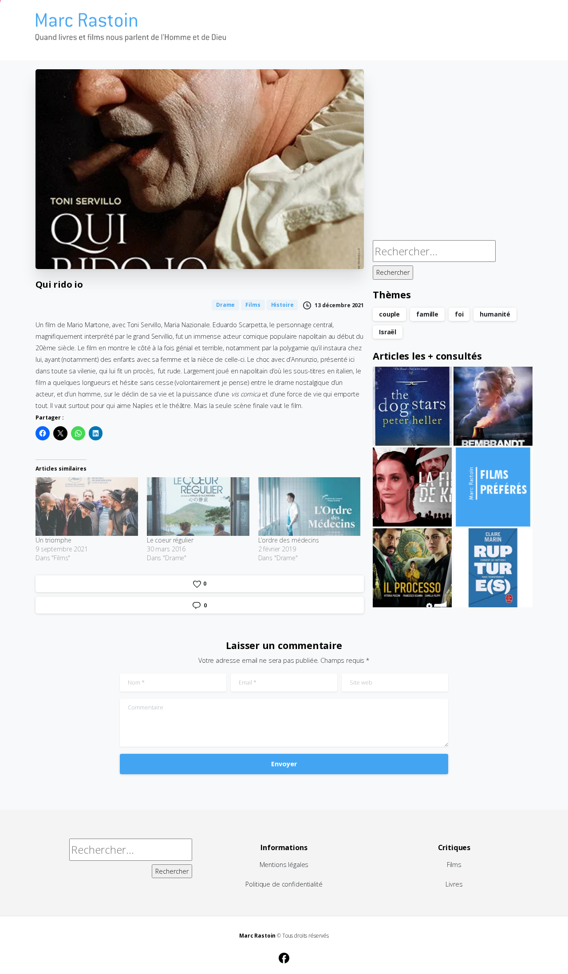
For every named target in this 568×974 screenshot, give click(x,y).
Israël (387, 332)
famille (427, 314)
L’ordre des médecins (288, 540)
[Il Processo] (412, 567)
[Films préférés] (493, 487)
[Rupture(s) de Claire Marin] (493, 567)
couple (389, 314)
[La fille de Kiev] (412, 487)
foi (459, 314)
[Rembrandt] (493, 406)
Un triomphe (53, 540)
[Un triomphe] (87, 506)
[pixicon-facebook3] (284, 956)
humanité (495, 314)
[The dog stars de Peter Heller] (412, 406)
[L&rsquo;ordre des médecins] (309, 506)
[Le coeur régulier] (198, 506)
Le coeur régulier (170, 540)
